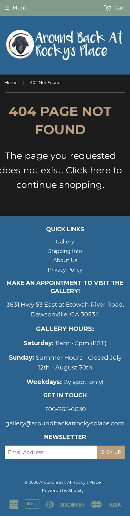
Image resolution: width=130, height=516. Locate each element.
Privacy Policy (65, 270)
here (100, 170)
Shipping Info (65, 251)
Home (11, 82)
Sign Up (111, 452)
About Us (65, 260)
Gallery (65, 242)
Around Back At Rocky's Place (70, 482)
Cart (119, 8)
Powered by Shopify (63, 490)
